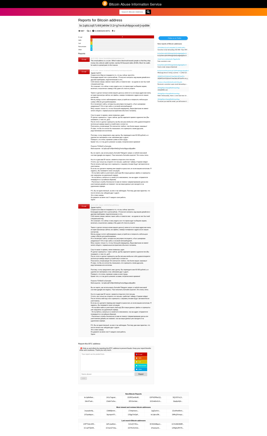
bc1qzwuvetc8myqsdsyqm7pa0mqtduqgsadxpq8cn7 (173, 70)
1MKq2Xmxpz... (178, 414)
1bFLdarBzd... (111, 424)
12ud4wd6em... (177, 411)
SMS (139, 358)
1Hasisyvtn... (155, 428)
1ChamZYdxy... (111, 428)
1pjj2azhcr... (155, 411)
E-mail (140, 354)
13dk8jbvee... (111, 411)
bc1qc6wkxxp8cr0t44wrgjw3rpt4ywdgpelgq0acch (172, 53)
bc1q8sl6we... (89, 397)
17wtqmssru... (133, 411)
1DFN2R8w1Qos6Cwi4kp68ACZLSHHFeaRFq (171, 47)
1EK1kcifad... (133, 401)
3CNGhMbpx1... (156, 424)
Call (139, 362)
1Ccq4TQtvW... (89, 428)
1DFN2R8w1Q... (155, 397)
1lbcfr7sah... (89, 401)
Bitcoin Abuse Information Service (135, 4)
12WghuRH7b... (178, 428)
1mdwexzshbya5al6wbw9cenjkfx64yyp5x (169, 82)
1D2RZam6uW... (133, 397)
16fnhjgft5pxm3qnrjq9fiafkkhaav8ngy (168, 88)
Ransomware (142, 365)
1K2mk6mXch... (155, 401)
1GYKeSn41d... (133, 428)
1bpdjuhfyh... (178, 401)
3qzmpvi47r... (111, 414)
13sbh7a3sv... (111, 401)
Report (140, 374)
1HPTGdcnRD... (89, 424)
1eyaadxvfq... (89, 411)
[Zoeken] (148, 12)
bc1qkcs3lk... (155, 414)
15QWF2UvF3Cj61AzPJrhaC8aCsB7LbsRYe (170, 76)
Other (140, 369)
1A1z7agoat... (111, 397)
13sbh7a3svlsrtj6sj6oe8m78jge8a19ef (168, 59)
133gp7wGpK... (133, 414)
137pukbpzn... (89, 414)
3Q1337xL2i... (178, 397)
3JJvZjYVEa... (133, 424)
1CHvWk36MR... (178, 424)
